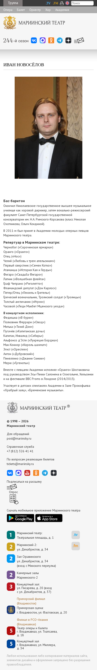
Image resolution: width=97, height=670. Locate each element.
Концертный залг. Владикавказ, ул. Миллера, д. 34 (36, 645)
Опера (7, 10)
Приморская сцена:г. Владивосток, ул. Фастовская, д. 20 (37, 610)
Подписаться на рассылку (24, 481)
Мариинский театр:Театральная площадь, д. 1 (35, 535)
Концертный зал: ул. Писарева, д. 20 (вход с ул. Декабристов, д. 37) (34, 588)
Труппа (13, 3)
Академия (62, 10)
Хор (48, 10)
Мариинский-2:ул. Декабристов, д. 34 (32, 547)
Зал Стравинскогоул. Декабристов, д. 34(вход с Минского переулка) (36, 561)
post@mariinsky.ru (19, 438)
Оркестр (35, 10)
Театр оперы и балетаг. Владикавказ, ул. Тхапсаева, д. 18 (37, 631)
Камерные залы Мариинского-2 (28, 575)
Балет (21, 10)
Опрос (13, 492)
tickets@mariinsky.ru (20, 464)
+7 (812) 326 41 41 (20, 451)
